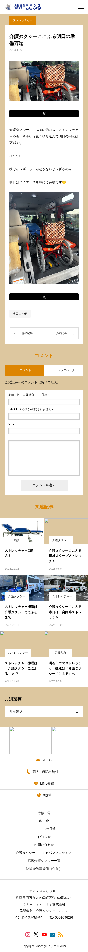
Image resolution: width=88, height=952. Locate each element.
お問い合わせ (44, 845)
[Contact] (52, 934)
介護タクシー (60, 540)
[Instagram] (27, 934)
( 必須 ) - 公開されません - (30, 409)
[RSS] (60, 934)
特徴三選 (44, 813)
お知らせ (44, 837)
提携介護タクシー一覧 (44, 861)
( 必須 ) (28, 394)
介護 (16, 540)
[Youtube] (44, 934)
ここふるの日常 (44, 829)
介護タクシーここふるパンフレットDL (44, 853)
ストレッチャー (23, 20)
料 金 (44, 821)
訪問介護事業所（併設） (44, 869)
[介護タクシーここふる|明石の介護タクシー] (26, 7)
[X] (36, 934)
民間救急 (60, 652)
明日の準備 (20, 313)
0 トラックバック (64, 370)
